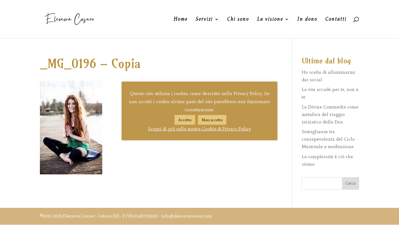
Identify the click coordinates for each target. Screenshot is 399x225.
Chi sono (238, 19)
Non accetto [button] (212, 120)
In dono (307, 19)
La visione (270, 19)
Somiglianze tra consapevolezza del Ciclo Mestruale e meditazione (328, 139)
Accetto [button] (184, 120)
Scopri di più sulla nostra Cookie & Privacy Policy (199, 129)
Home (181, 19)
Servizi (204, 19)
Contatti (336, 19)
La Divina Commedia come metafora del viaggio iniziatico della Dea (330, 114)
